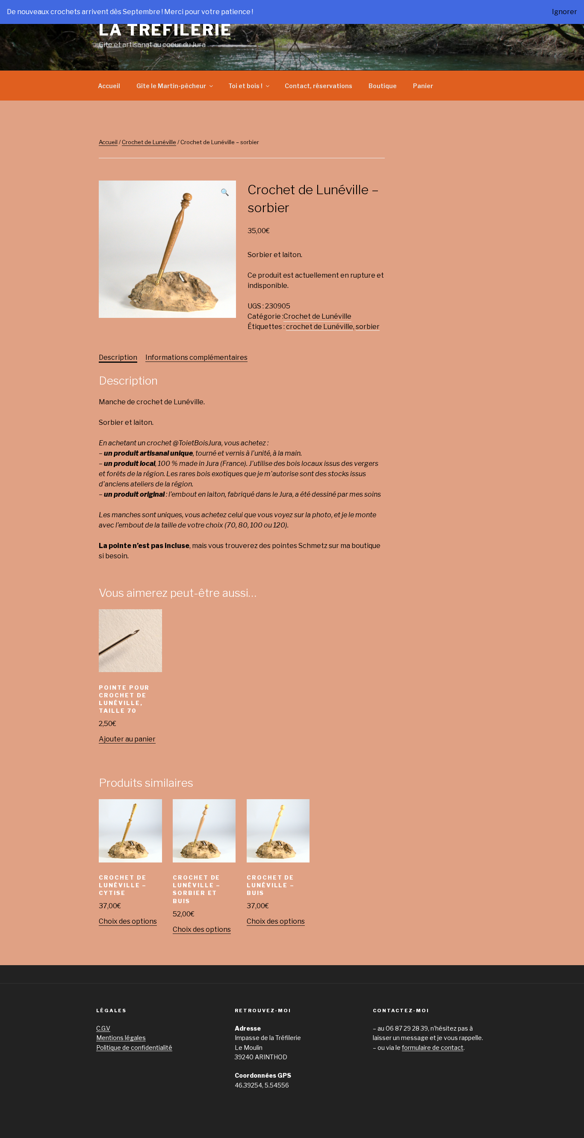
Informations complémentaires (196, 357)
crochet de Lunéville (319, 327)
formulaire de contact (432, 1047)
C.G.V (103, 1028)
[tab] (118, 358)
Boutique (383, 85)
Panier (423, 85)
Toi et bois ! (245, 85)
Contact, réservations (318, 85)
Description (118, 357)
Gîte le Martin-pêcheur (171, 85)
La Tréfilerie (165, 30)
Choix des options (128, 921)
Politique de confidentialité (134, 1047)
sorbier (368, 327)
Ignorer (564, 12)
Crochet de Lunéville (149, 142)
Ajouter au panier (127, 739)
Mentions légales (121, 1037)
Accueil (109, 85)
